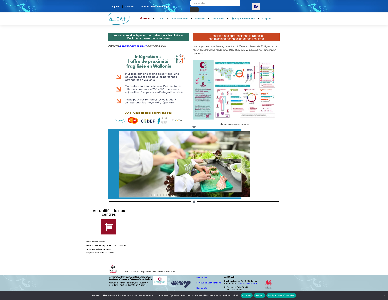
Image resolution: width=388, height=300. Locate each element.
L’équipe (114, 6)
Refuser (259, 295)
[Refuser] (384, 295)
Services (200, 18)
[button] (151, 195)
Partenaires (201, 277)
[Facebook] (256, 6)
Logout (266, 18)
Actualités (218, 18)
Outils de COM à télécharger (154, 6)
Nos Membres (180, 18)
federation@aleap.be (248, 283)
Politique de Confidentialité (208, 282)
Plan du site (201, 288)
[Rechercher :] (215, 3)
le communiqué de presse (133, 45)
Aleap (161, 18)
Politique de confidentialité (281, 295)
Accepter (246, 295)
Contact (129, 6)
